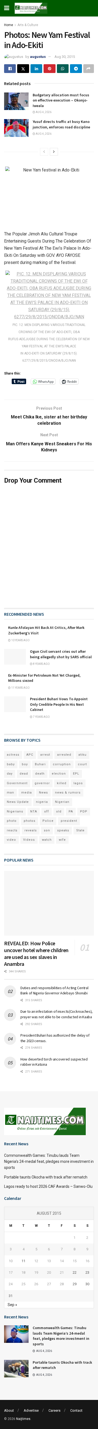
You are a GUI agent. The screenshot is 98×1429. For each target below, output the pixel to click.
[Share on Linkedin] (36, 68)
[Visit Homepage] (31, 8)
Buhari (40, 764)
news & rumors (68, 792)
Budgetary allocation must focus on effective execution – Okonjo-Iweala (61, 100)
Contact (76, 1410)
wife (62, 840)
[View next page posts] (54, 152)
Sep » (12, 1305)
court (82, 764)
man (10, 792)
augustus (38, 57)
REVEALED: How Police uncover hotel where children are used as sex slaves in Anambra (36, 953)
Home (8, 25)
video (11, 840)
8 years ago (41, 663)
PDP (83, 811)
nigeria (42, 802)
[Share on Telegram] (76, 68)
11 (23, 1261)
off (46, 811)
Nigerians (15, 811)
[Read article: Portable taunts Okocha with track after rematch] (16, 1368)
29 (74, 1284)
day (10, 773)
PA (71, 811)
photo (12, 821)
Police (48, 821)
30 (87, 1284)
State (80, 830)
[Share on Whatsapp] (63, 68)
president (69, 821)
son (47, 830)
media (26, 792)
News (43, 792)
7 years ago (41, 716)
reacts (12, 830)
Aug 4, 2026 (43, 112)
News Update (18, 802)
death (40, 773)
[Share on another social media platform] (88, 68)
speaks (63, 830)
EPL (76, 773)
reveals (30, 830)
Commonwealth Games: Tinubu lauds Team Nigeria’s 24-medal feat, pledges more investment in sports (49, 1161)
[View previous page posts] (44, 152)
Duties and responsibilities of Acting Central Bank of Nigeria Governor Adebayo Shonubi (54, 990)
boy (25, 764)
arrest (45, 754)
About (9, 1410)
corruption (62, 764)
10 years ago (20, 640)
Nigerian (62, 802)
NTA (33, 811)
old (59, 811)
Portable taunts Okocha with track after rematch (45, 1177)
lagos (78, 783)
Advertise (31, 1410)
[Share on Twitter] (23, 68)
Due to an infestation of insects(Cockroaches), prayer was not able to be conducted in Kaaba (56, 1014)
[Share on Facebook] (10, 68)
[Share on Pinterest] (49, 68)
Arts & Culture (27, 25)
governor (42, 783)
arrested (64, 754)
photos (29, 821)
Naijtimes (23, 1419)
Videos (29, 840)
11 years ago (20, 687)
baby (11, 764)
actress (13, 754)
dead (24, 773)
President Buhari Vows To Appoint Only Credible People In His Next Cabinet (59, 704)
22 (74, 1272)
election (59, 773)
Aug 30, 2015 (64, 57)
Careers (54, 1410)
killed (61, 783)
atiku (82, 754)
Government (17, 783)
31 (11, 1296)
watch (47, 840)
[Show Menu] (6, 8)
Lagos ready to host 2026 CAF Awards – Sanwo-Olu (48, 1186)
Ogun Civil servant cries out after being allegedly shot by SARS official (61, 654)
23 (87, 1272)
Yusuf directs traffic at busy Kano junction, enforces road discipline (61, 124)
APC (29, 754)
